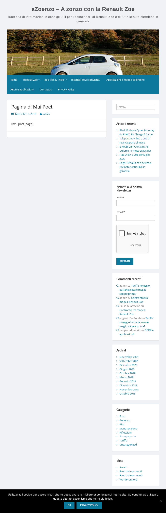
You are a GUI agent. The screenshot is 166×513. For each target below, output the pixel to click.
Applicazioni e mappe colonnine (125, 80)
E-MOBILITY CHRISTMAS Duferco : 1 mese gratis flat (135, 148)
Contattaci (46, 89)
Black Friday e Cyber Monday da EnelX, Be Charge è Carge (136, 132)
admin (46, 114)
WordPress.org (128, 479)
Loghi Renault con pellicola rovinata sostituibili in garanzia (135, 167)
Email (120, 212)
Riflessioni (125, 432)
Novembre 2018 (129, 389)
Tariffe (123, 440)
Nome (120, 197)
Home (13, 80)
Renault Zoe (30, 80)
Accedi (123, 467)
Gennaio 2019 (127, 381)
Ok (69, 505)
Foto (122, 416)
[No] (161, 501)
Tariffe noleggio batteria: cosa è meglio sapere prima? (134, 290)
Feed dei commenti (131, 475)
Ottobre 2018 (127, 393)
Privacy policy (89, 505)
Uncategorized (128, 444)
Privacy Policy (66, 89)
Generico (124, 420)
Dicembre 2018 (128, 385)
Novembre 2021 (129, 357)
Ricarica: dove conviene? (85, 80)
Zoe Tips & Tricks (54, 80)
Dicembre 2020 (128, 365)
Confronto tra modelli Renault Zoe (133, 300)
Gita (121, 424)
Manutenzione (128, 428)
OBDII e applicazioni (22, 89)
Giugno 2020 (126, 369)
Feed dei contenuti (130, 471)
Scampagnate (127, 436)
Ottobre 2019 (127, 373)
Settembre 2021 (128, 361)
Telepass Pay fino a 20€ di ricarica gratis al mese (134, 140)
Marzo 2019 (126, 377)
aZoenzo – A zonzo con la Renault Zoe (83, 9)
